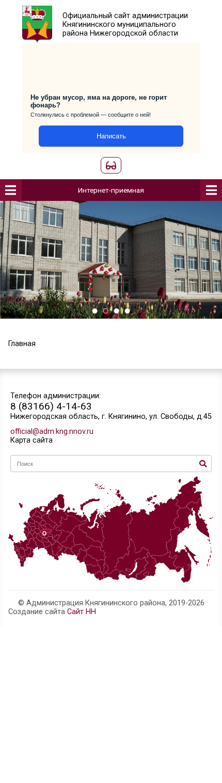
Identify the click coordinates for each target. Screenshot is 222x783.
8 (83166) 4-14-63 (51, 406)
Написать (111, 136)
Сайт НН (81, 611)
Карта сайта (31, 440)
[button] (94, 311)
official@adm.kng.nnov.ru (51, 431)
